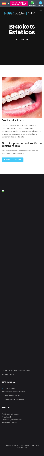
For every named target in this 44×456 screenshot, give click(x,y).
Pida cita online (13, 160)
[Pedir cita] (32, 3)
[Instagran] (20, 451)
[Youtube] (25, 451)
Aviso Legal (6, 417)
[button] (5, 4)
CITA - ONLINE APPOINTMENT (19, 3)
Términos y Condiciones (12, 420)
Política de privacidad (10, 414)
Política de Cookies (9, 423)
